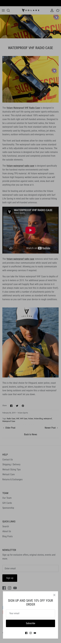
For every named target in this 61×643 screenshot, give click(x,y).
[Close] (54, 595)
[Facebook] (26, 633)
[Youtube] (35, 633)
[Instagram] (30, 633)
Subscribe (30, 623)
